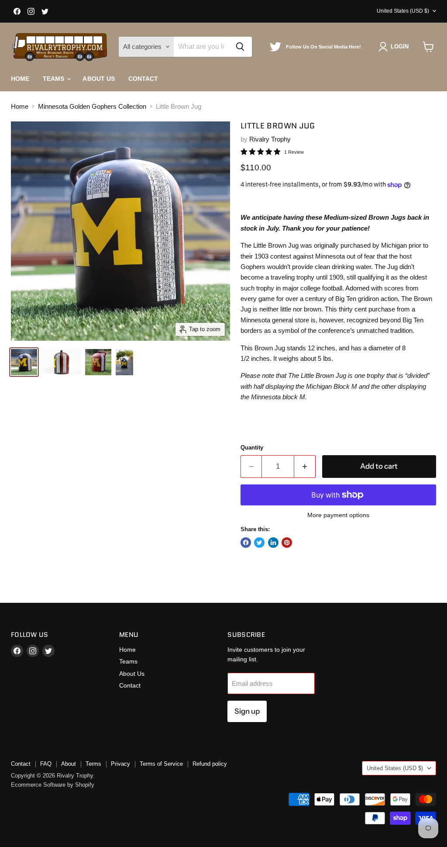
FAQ (46, 764)
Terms (93, 764)
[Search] (240, 47)
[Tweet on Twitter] (259, 542)
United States (403, 11)
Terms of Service (161, 764)
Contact (143, 78)
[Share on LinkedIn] (273, 542)
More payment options (338, 515)
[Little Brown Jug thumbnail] (24, 362)
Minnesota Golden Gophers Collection (92, 106)
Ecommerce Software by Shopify (52, 784)
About (68, 764)
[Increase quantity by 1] (305, 466)
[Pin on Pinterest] (287, 542)
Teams (54, 78)
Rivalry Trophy (270, 139)
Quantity (252, 447)
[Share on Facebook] (246, 542)
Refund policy (210, 764)
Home (20, 78)
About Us (99, 78)
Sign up (247, 711)
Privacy (120, 764)
